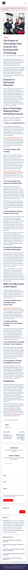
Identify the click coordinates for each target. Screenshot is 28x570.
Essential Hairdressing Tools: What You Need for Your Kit (14, 554)
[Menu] (25, 3)
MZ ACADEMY (11, 409)
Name (5, 475)
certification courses (15, 414)
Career (6, 37)
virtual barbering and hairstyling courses (14, 137)
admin (7, 425)
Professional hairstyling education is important (13, 172)
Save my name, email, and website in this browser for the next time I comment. (13, 496)
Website (5, 488)
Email (5, 482)
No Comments (21, 55)
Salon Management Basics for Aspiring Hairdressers (12, 558)
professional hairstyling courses (11, 307)
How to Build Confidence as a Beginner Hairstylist (12, 541)
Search (5, 508)
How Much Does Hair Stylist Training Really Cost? (13, 545)
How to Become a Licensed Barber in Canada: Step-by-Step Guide (14, 550)
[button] (8, 427)
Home (3, 8)
